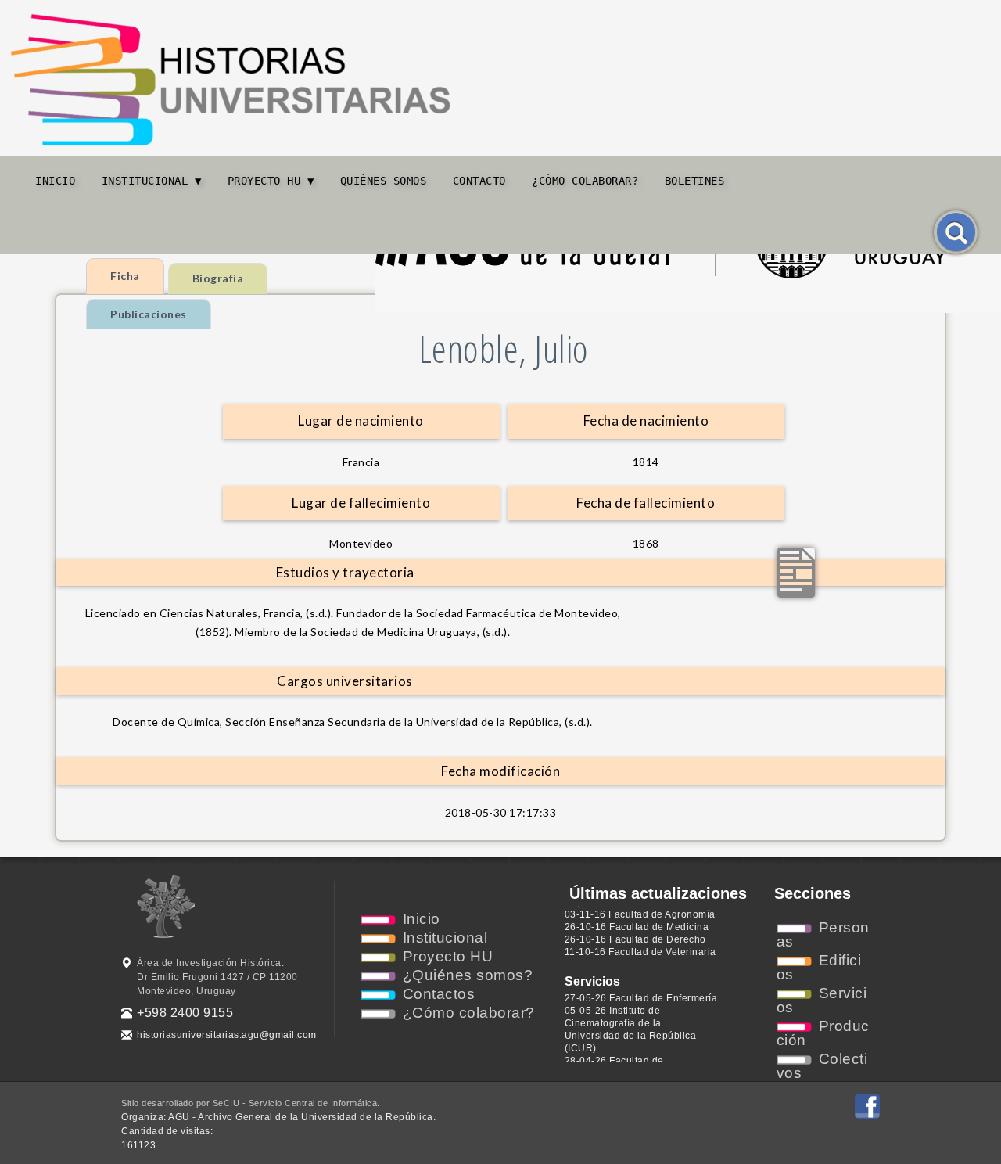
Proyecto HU (448, 956)
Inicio (55, 180)
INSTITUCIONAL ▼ (152, 180)
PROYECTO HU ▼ (271, 180)
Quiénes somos (383, 180)
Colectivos (822, 1066)
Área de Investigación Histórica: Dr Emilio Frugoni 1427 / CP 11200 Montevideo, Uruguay (217, 977)
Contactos (439, 994)
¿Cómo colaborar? (585, 180)
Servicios (822, 1000)
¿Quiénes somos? (468, 975)
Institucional (445, 937)
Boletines (695, 180)
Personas (823, 934)
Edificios (819, 967)
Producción (823, 1033)
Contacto (479, 180)
